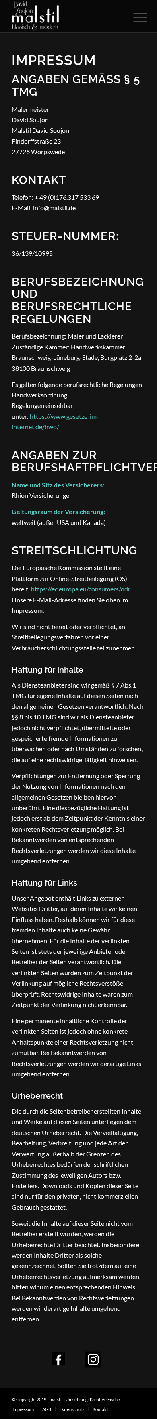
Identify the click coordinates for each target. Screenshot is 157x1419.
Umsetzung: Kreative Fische (93, 1399)
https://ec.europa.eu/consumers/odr (80, 589)
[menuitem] (23, 1409)
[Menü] (134, 17)
